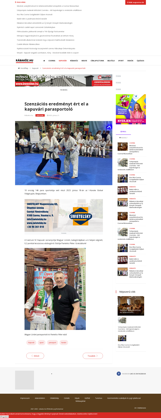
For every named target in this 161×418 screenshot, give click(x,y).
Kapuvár (63, 61)
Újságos (140, 61)
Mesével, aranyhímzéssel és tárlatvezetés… (130, 311)
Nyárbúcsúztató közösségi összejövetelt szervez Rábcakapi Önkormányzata (46, 48)
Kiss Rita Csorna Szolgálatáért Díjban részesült (34, 14)
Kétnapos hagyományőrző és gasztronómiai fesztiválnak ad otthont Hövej (45, 36)
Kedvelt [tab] (124, 138)
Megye (84, 61)
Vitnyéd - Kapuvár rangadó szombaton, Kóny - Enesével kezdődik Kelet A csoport (48, 53)
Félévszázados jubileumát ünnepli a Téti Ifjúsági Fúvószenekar (40, 31)
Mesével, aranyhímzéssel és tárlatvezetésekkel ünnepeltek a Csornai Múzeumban (48, 6)
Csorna (51, 61)
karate (63, 342)
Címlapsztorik (97, 61)
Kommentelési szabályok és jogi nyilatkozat (124, 398)
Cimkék (67, 398)
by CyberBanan (140, 408)
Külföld (87, 398)
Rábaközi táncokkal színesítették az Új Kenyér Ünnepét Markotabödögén (44, 23)
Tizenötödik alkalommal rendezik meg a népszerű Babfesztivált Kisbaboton (45, 40)
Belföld (111, 61)
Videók (130, 61)
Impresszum (25, 398)
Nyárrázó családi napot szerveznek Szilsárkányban (36, 27)
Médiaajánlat (80, 401)
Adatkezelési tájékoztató (87, 414)
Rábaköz (74, 61)
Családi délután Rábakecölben (28, 44)
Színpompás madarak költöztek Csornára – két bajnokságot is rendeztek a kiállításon (49, 10)
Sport (121, 61)
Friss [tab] (124, 131)
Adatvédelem (40, 398)
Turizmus (98, 398)
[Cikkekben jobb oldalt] (131, 109)
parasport (52, 342)
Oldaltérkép (54, 398)
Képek (77, 398)
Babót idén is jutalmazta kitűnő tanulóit (32, 19)
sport (42, 342)
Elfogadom (4, 416)
